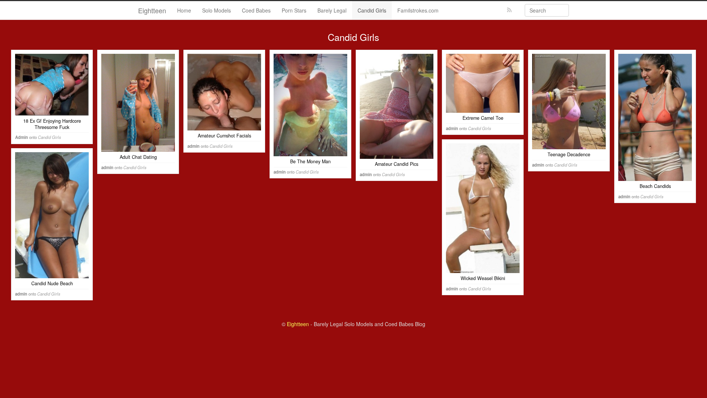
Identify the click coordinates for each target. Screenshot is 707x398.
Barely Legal (332, 10)
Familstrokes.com (418, 10)
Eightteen (152, 10)
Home (184, 10)
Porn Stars (294, 10)
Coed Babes (256, 10)
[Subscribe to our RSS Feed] (509, 10)
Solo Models (216, 10)
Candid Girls (372, 10)
